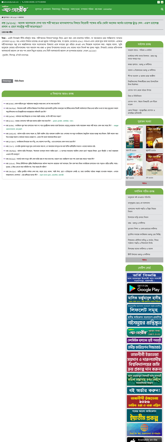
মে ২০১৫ (13, 17)
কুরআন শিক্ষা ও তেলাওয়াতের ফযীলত (142, 228)
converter (107, 9)
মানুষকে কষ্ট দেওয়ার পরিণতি (139, 197)
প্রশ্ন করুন (98, 9)
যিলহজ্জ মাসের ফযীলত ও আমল (140, 248)
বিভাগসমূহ (56, 9)
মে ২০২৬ (149, 177)
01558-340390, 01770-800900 (35, 2)
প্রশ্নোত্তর (21, 17)
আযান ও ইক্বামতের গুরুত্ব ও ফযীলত (141, 70)
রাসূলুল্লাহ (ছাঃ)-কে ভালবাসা (139, 203)
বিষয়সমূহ (65, 9)
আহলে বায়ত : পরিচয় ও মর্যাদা (140, 50)
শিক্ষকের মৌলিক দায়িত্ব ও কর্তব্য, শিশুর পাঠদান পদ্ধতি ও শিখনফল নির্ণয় (143, 241)
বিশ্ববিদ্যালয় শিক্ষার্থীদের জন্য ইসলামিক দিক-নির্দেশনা (143, 83)
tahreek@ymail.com (11, 2)
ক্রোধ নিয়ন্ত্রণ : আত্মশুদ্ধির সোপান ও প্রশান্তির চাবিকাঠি (141, 111)
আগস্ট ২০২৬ (131, 150)
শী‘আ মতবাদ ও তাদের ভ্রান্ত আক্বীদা (141, 76)
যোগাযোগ (47, 9)
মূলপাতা (38, 9)
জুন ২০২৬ (130, 178)
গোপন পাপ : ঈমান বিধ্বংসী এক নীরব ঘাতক (142, 103)
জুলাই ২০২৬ (151, 150)
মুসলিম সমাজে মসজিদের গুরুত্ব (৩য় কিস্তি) (144, 234)
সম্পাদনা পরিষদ (87, 9)
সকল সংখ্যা (75, 9)
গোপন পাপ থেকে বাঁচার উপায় (139, 90)
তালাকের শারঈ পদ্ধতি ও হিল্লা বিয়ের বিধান (142, 210)
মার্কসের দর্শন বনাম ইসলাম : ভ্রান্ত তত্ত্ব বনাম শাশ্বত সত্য (142, 57)
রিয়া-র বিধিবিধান (135, 96)
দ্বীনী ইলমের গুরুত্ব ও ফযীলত (139, 254)
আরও (144, 183)
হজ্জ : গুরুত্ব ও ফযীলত (136, 223)
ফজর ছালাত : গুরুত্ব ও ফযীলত (140, 64)
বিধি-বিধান (19, 81)
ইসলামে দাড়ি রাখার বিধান (138, 217)
